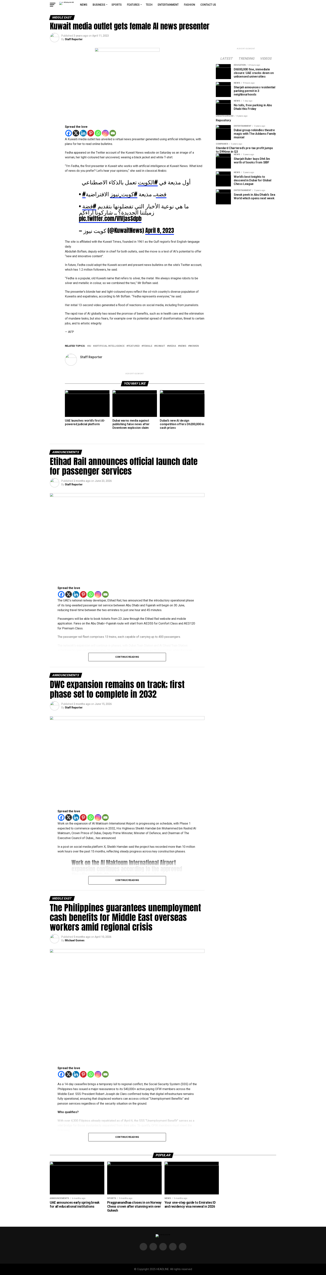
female (147, 346)
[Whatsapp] (98, 133)
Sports (116, 4)
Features (133, 4)
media (172, 346)
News (83, 4)
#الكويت (148, 182)
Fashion (189, 4)
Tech (149, 4)
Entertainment (168, 4)
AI (90, 346)
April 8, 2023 (159, 230)
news (182, 346)
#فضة (89, 206)
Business (99, 4)
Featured (134, 346)
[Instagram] (105, 133)
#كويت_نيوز (123, 193)
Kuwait (160, 346)
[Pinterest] (90, 133)
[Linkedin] (83, 133)
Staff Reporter (74, 39)
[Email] (112, 133)
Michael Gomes (75, 940)
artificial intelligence (110, 346)
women (194, 346)
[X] (76, 133)
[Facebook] (68, 133)
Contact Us (208, 4)
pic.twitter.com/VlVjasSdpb (110, 218)
